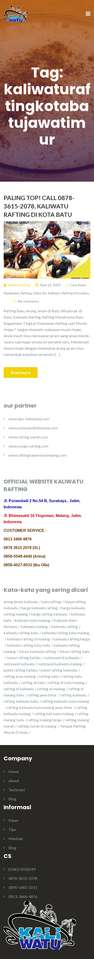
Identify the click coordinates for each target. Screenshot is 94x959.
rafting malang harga (44, 720)
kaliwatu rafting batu (21, 632)
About (13, 780)
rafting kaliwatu (73, 695)
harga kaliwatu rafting (39, 608)
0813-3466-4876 (22, 896)
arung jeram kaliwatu (21, 601)
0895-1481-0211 (22, 887)
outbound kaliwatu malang (60, 664)
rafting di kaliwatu (19, 688)
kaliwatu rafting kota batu (28, 645)
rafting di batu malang (66, 682)
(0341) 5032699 (21, 869)
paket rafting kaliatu (20, 670)
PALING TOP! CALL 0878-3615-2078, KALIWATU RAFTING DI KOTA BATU (39, 206)
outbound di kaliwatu (61, 657)
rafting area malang (20, 676)
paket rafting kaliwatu (59, 670)
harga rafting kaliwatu (49, 614)
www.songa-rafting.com (28, 446)
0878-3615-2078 (22, 878)
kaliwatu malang (34, 626)
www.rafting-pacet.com (28, 437)
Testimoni (16, 789)
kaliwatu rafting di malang (28, 639)
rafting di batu (33, 682)
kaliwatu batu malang (32, 620)
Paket (13, 820)
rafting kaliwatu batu (21, 701)
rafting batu (49, 676)
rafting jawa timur (42, 695)
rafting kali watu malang (54, 713)
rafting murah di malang (36, 726)
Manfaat (15, 838)
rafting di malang (51, 688)
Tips (12, 829)
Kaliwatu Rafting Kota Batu (68, 293)
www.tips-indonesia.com (28, 418)
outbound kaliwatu (19, 664)
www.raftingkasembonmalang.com (37, 455)
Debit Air (39, 293)
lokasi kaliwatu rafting (37, 651)
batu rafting (51, 601)
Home (13, 771)
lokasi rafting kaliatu (24, 657)
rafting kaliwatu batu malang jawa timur (40, 707)
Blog (12, 798)
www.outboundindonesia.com (33, 428)
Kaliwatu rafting (64, 626)
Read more (20, 372)
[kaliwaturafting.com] (16, 13)
